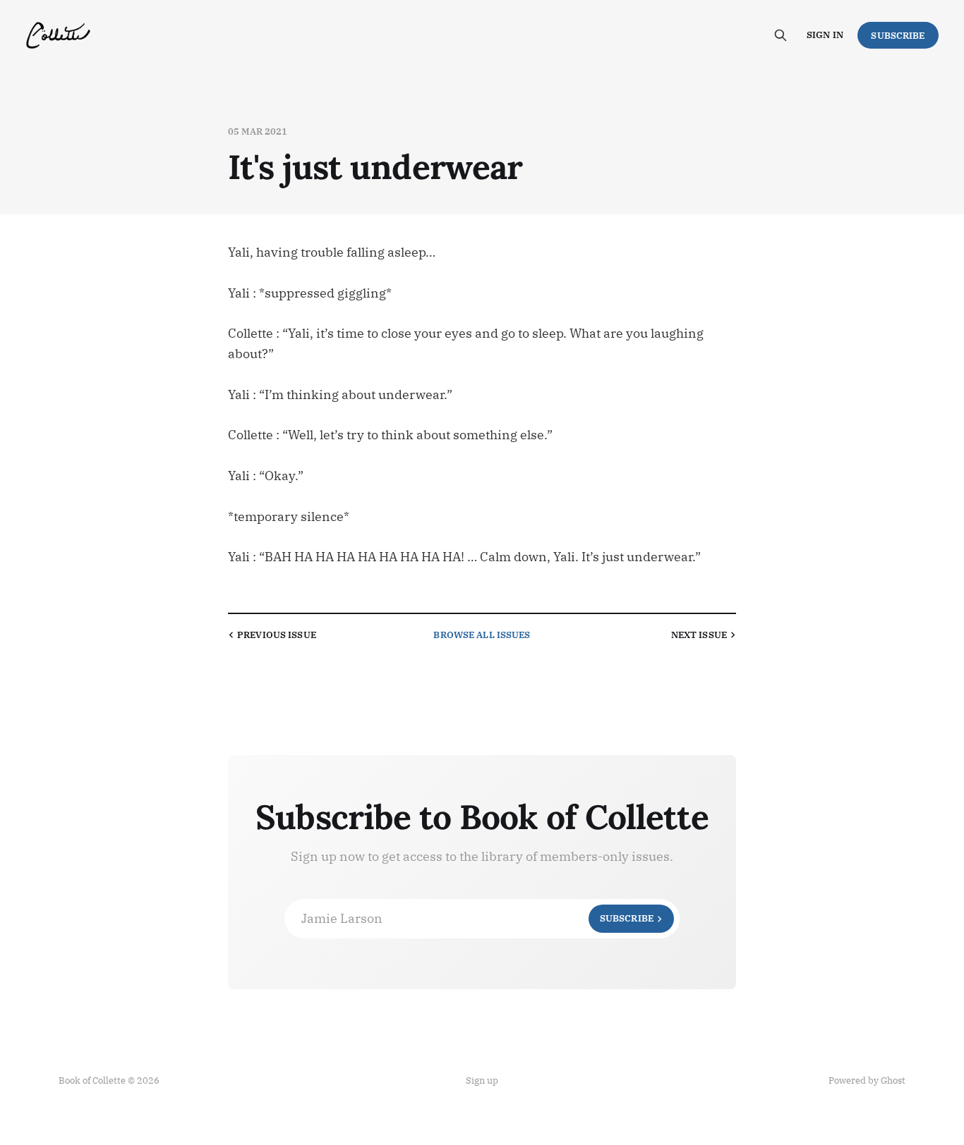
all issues (481, 635)
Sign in (825, 35)
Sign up (482, 1080)
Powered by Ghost (867, 1080)
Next (699, 635)
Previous (276, 635)
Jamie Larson (477, 918)
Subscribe (897, 36)
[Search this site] (780, 35)
